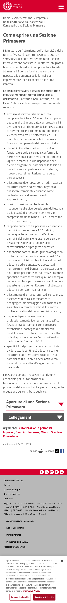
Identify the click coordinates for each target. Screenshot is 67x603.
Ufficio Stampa (12, 489)
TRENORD (18, 510)
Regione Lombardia (13, 503)
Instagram (57, 472)
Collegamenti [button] (21, 417)
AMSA (9, 506)
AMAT (18, 506)
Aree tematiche (23, 18)
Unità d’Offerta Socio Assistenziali (23, 22)
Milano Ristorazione (13, 513)
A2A (25, 506)
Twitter (57, 451)
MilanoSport (31, 513)
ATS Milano (50, 503)
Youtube (52, 472)
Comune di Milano (13, 480)
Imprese (33, 432)
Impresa (41, 18)
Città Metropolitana (33, 503)
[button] (35, 404)
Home (6, 18)
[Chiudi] (62, 561)
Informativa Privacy (31, 590)
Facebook (62, 451)
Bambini (21, 432)
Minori (45, 432)
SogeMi (42, 513)
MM (32, 506)
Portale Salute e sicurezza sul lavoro (41, 510)
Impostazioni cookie (20, 597)
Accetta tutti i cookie (44, 597)
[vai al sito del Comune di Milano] (12, 6)
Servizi (7, 485)
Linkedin (62, 472)
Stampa (36, 451)
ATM (60, 503)
